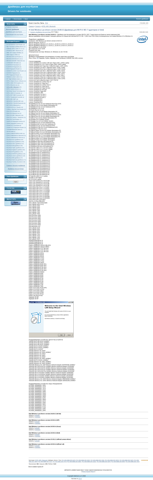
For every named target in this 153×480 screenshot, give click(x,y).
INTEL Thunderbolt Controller (14, 97)
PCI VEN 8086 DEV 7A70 (132, 461)
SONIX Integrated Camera (13, 123)
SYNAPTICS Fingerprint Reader (15, 127)
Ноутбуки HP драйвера (13, 151)
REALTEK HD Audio (11, 111)
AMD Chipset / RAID (12, 54)
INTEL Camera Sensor (12, 89)
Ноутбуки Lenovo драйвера (14, 155)
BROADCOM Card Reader (13, 56)
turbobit (37, 415)
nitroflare (37, 417)
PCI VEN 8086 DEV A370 (68, 460)
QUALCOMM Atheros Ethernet (14, 137)
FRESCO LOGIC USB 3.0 (13, 77)
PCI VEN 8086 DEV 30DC (74, 461)
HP (37, 58)
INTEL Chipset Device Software (15, 81)
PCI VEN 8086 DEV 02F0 (104, 461)
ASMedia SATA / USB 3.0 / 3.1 (14, 48)
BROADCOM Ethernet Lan (13, 58)
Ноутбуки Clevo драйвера (13, 143)
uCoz (80, 478)
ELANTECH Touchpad (12, 64)
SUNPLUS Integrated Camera (14, 121)
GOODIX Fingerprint (12, 73)
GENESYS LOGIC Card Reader (15, 71)
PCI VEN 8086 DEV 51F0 (45, 461)
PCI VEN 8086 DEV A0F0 (118, 461)
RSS (46, 23)
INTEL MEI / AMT (11, 99)
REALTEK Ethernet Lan (12, 113)
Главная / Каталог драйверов (15, 165)
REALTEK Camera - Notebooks (15, 117)
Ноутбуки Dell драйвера (13, 145)
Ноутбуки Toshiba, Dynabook (14, 162)
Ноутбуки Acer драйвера (13, 139)
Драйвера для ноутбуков (16, 169)
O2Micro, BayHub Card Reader (15, 109)
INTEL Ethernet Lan (11, 85)
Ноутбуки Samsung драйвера (14, 159)
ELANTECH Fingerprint (12, 66)
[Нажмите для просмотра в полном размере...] (51, 302)
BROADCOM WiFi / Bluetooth (14, 60)
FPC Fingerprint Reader (12, 75)
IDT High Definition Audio (13, 79)
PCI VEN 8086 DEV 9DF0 (112, 460)
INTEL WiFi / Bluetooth (12, 87)
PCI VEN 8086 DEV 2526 (97, 460)
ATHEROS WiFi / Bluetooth (13, 50)
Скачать (37, 26)
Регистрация (18, 19)
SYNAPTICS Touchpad (12, 125)
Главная (8, 19)
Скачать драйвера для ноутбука (40, 32)
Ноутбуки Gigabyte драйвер (14, 149)
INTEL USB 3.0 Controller (13, 93)
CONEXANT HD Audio (12, 62)
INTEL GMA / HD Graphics (13, 83)
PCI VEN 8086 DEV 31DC (89, 461)
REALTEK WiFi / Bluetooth (13, 115)
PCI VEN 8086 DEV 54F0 (126, 460)
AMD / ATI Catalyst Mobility (13, 52)
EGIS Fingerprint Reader (13, 69)
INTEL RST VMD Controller (13, 95)
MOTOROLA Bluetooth (12, 105)
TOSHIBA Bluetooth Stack (13, 129)
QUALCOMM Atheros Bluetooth (15, 135)
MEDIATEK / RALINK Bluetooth (14, 103)
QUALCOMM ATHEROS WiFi (14, 133)
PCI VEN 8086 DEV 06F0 (83, 460)
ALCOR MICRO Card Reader (14, 44)
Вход (26, 19)
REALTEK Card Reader (12, 119)
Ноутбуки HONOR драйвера (14, 153)
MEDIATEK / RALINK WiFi (13, 101)
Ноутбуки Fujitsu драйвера (14, 147)
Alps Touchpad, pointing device (14, 46)
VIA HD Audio (10, 131)
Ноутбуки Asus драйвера (13, 141)
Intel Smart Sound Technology (14, 91)
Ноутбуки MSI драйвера (13, 157)
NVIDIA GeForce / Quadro (13, 107)
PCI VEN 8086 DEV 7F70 (60, 461)
